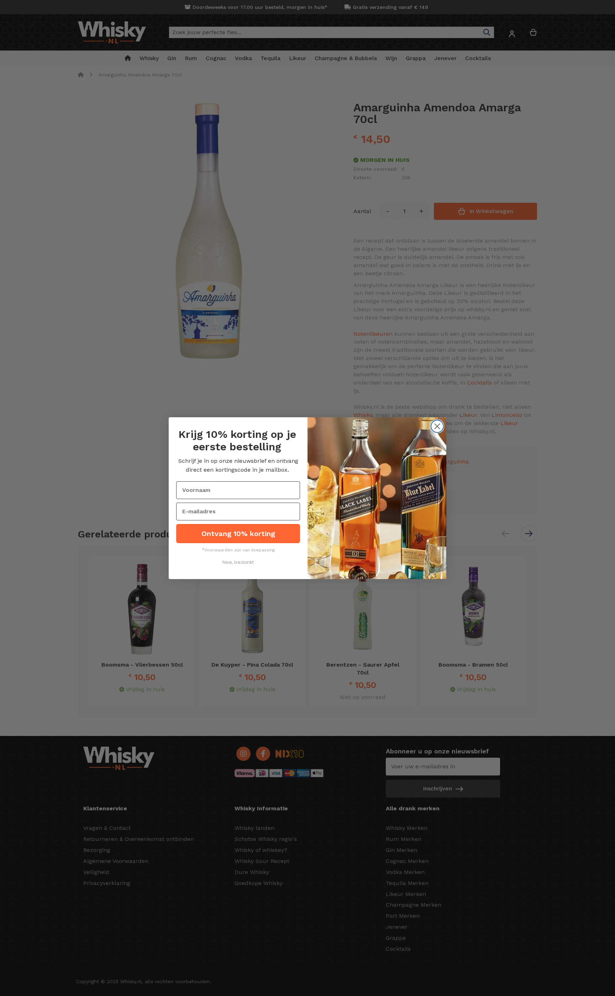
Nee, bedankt (238, 562)
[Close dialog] (437, 426)
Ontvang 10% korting (238, 533)
